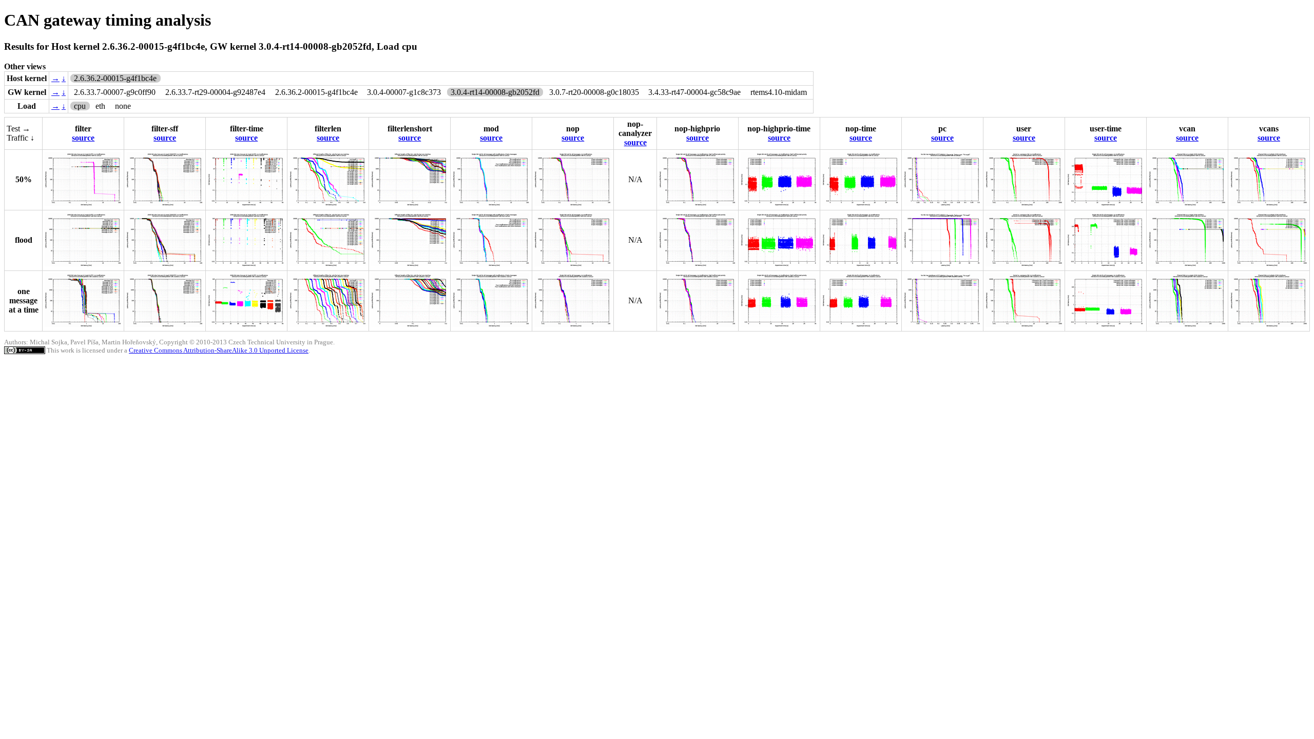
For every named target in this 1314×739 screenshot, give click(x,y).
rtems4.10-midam (778, 92)
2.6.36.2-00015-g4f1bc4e (316, 92)
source (83, 137)
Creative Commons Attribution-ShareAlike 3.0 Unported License (218, 350)
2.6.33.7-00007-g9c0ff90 (115, 92)
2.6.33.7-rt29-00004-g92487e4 (215, 92)
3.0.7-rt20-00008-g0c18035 (594, 92)
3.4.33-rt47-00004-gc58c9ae (694, 92)
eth (100, 106)
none (123, 106)
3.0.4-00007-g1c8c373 (404, 92)
